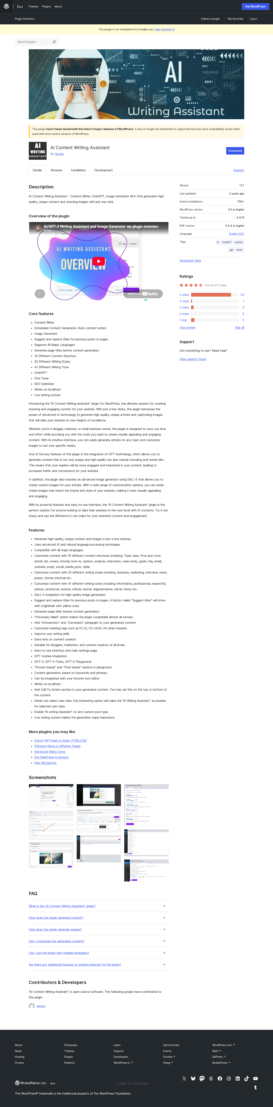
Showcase (70, 1045)
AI (218, 242)
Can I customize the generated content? (56, 941)
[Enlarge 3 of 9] (68, 847)
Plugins (68, 1056)
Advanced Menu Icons (49, 751)
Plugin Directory (25, 18)
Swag (168, 1062)
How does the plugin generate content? (56, 918)
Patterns (69, 1062)
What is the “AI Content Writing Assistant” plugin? (62, 906)
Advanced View (190, 260)
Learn (117, 1045)
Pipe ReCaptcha (45, 763)
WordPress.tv (123, 1062)
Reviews (56, 170)
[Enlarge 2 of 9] (68, 816)
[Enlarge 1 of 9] (68, 789)
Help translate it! (165, 29)
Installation (78, 170)
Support (238, 170)
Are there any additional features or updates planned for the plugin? (75, 964)
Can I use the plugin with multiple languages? (59, 953)
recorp (59, 154)
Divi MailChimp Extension (51, 757)
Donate (169, 1056)
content (238, 242)
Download (235, 150)
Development (104, 170)
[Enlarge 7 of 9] (164, 789)
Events (167, 1051)
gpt (231, 249)
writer (239, 249)
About (18, 1045)
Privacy (19, 1062)
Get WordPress (255, 6)
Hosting (19, 1056)
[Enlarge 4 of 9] (116, 789)
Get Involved (171, 1045)
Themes (69, 1051)
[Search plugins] (54, 42)
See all (239, 327)
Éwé (52, 1083)
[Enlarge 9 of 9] (164, 864)
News (18, 1051)
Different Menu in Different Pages (57, 746)
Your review (188, 327)
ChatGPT (226, 242)
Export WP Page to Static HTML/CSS (60, 740)
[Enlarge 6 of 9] (116, 840)
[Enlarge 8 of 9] (164, 834)
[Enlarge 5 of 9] (116, 814)
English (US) (236, 233)
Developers (121, 1056)
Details (37, 170)
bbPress (219, 1056)
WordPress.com (223, 1045)
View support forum (193, 359)
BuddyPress (221, 1062)
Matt (216, 1051)
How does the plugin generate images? (55, 929)
